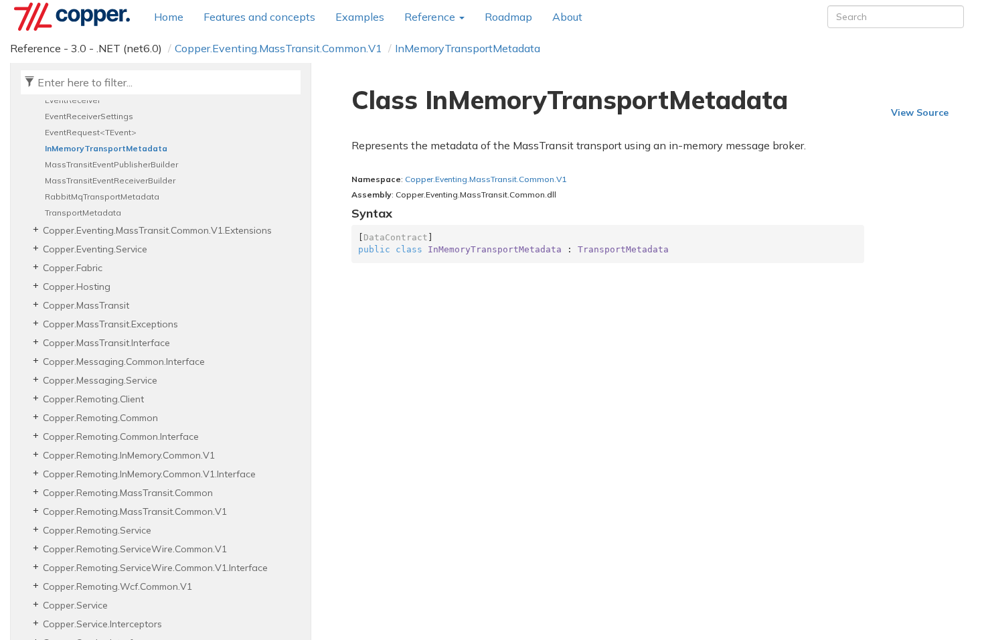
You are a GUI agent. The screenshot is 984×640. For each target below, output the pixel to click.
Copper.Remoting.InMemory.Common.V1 (129, 455)
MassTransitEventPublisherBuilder (111, 164)
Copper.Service (75, 605)
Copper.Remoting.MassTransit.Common (128, 493)
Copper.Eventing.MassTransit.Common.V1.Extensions (157, 230)
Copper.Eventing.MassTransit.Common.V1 (278, 48)
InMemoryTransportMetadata (467, 48)
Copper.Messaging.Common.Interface (124, 361)
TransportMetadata (83, 213)
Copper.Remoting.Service (97, 530)
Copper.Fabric (72, 268)
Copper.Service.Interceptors (102, 624)
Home (168, 16)
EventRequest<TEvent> (91, 132)
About (567, 16)
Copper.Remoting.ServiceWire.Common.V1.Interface (155, 568)
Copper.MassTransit (86, 305)
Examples (359, 16)
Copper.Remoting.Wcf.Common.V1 (117, 586)
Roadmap (508, 16)
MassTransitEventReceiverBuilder (110, 180)
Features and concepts (259, 16)
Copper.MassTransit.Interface (106, 343)
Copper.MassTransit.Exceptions (110, 324)
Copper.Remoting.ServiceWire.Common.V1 (135, 549)
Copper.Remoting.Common (100, 418)
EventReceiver (72, 100)
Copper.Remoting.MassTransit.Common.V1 (135, 511)
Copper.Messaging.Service (100, 380)
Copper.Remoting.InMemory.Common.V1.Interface (149, 474)
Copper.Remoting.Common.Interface (121, 436)
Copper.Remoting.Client (93, 399)
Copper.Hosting (76, 287)
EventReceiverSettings (89, 116)
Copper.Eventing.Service (95, 249)
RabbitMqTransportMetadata (102, 196)
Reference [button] (431, 16)
